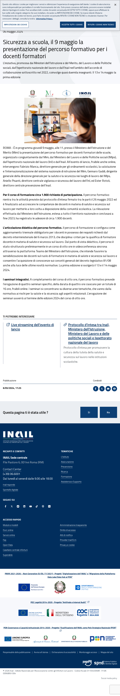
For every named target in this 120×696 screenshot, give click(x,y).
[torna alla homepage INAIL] (18, 437)
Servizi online (9, 535)
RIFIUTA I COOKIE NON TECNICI (101, 24)
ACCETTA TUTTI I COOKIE (72, 24)
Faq (4, 540)
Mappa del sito (107, 652)
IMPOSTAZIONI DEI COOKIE (15, 24)
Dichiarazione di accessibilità (64, 652)
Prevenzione (67, 466)
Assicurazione (67, 461)
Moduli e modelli (10, 525)
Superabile (8, 555)
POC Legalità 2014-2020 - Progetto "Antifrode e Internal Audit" (58, 602)
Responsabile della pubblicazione (16, 652)
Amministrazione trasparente (73, 525)
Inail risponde (9, 484)
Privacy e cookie (67, 545)
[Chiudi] (115, 4)
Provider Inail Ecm (68, 540)
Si (89, 412)
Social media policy (109, 678)
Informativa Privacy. (44, 18)
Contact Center (12, 469)
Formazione (66, 476)
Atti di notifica (66, 535)
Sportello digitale (10, 489)
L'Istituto (65, 456)
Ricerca (64, 471)
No (108, 412)
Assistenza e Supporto (71, 481)
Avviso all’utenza (41, 652)
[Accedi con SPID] (105, 663)
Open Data (8, 545)
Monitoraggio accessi (88, 652)
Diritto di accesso (68, 530)
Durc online (8, 530)
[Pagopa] (87, 663)
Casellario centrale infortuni (15, 550)
